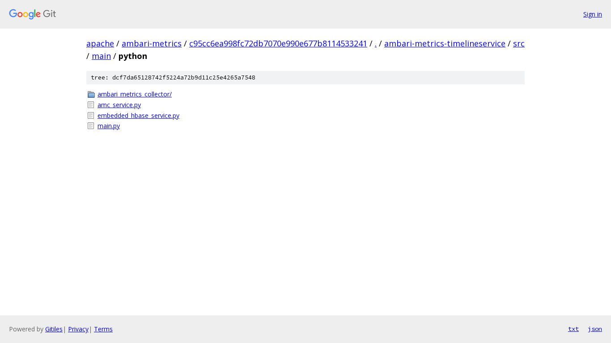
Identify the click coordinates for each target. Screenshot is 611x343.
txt (573, 329)
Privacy (78, 329)
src (519, 43)
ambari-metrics (152, 43)
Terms (103, 329)
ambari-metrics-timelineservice (444, 43)
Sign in (592, 14)
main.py (109, 125)
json (595, 329)
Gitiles (54, 329)
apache (100, 43)
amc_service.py (119, 104)
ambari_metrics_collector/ (135, 94)
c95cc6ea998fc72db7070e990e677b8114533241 (278, 43)
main (101, 55)
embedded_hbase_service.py (138, 115)
